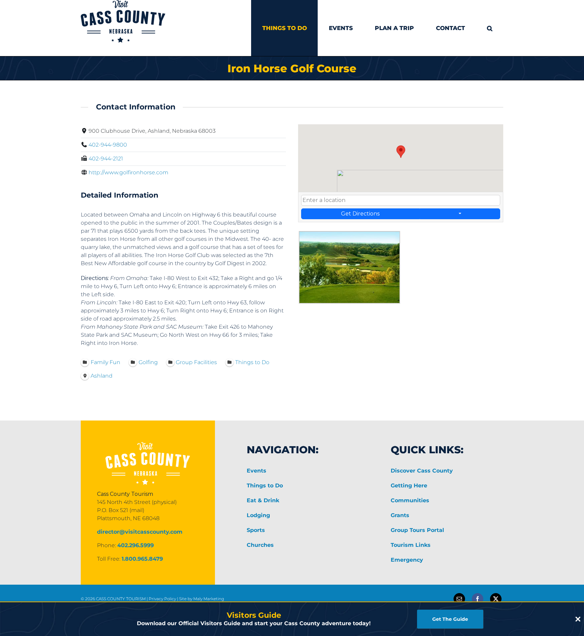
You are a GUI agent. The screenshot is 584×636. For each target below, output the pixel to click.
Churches (260, 545)
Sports (256, 530)
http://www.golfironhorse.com (128, 172)
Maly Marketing (208, 598)
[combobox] (400, 200)
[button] (489, 28)
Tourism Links (411, 545)
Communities (410, 500)
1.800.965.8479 (142, 559)
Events (256, 470)
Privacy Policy (162, 598)
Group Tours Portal (417, 530)
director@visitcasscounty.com (139, 532)
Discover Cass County (422, 470)
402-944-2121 (106, 158)
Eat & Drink (263, 500)
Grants (400, 515)
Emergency (407, 560)
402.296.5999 (135, 545)
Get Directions (360, 213)
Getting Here (409, 485)
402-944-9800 (108, 145)
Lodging (258, 515)
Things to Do (265, 485)
